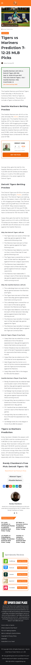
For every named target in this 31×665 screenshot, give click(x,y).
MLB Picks (10, 29)
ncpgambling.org (20, 661)
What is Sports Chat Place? (9, 628)
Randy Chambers (8, 63)
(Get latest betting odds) (10, 84)
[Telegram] (17, 486)
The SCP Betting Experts (8, 630)
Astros (16, 116)
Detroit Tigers (16, 476)
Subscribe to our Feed (7, 641)
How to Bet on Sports (7, 625)
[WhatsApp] (13, 486)
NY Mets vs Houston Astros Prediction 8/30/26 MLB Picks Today (22, 526)
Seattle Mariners (16, 480)
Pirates (19, 195)
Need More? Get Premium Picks (15, 471)
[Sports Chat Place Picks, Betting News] (15, 3)
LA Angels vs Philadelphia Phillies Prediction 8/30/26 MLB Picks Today (8, 539)
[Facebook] (4, 486)
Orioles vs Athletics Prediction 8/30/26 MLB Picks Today (21, 539)
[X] (7, 486)
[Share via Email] (20, 486)
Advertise (4, 638)
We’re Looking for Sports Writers (10, 633)
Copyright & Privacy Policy (8, 636)
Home (4, 29)
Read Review (22, 561)
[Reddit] (10, 486)
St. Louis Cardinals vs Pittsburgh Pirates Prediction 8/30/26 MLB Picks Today (8, 527)
